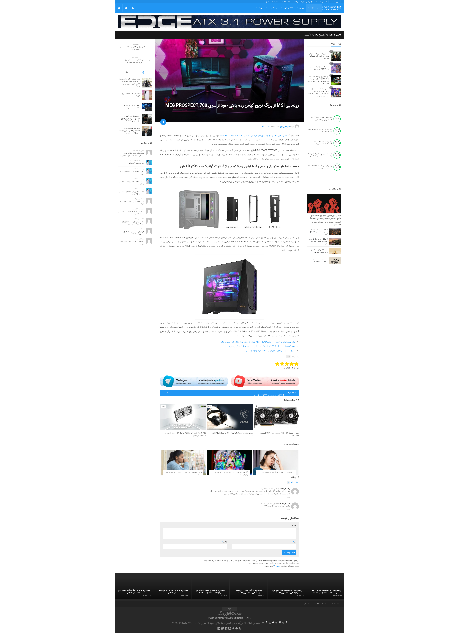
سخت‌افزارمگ (336, 604)
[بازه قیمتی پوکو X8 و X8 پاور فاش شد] (147, 95)
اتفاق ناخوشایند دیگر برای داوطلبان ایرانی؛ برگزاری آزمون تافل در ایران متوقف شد (130, 118)
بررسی (301, 7)
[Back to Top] (229, 609)
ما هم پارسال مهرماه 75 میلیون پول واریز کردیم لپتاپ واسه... (132, 222)
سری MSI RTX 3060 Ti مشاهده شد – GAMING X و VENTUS (279, 434)
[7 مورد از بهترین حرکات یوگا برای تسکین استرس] (335, 251)
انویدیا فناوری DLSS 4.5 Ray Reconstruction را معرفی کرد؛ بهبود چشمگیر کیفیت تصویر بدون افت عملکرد (318, 80)
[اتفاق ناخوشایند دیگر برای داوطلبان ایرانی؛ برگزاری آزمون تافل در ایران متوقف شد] (147, 119)
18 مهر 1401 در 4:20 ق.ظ (269, 503)
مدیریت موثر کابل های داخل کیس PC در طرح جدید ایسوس (270, 350)
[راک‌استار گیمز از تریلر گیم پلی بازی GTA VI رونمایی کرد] (336, 68)
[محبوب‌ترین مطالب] (126, 72)
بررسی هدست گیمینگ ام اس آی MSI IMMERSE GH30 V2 (232, 434)
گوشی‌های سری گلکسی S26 (303, 1)
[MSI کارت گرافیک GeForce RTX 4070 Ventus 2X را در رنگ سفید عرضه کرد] (183, 417)
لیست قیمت (272, 7)
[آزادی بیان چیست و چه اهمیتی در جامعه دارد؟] (335, 260)
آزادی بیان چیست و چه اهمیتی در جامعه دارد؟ (320, 260)
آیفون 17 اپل (286, 1)
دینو (267, 1)
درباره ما (325, 604)
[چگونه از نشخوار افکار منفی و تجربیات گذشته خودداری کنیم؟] (183, 462)
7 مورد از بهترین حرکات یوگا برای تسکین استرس (319, 251)
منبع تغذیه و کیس (314, 35)
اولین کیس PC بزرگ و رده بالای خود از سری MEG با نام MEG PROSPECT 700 (253, 135)
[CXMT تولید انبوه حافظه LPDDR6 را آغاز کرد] (147, 107)
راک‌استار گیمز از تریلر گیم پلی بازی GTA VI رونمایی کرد (319, 68)
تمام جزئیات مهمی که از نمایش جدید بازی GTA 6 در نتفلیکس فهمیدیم (319, 56)
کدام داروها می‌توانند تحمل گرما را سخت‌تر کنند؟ (278, 472)
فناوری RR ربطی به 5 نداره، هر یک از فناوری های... (132, 172)
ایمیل (224, 541)
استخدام (307, 604)
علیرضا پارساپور (285, 126)
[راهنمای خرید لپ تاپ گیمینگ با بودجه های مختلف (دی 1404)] (134, 588)
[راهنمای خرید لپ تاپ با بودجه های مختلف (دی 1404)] (172, 588)
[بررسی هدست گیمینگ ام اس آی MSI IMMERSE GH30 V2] (230, 417)
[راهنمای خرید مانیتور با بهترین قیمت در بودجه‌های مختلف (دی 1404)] (210, 588)
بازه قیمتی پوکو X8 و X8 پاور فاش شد (131, 94)
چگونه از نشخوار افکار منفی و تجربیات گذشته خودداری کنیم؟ (184, 473)
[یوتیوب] (265, 381)
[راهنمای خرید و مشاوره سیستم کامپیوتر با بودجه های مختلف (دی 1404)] (287, 588)
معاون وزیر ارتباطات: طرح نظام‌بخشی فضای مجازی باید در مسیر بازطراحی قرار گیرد (129, 130)
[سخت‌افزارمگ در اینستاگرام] (229, 628)
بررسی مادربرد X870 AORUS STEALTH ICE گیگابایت (322, 142)
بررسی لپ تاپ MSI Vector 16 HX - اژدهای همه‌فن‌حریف (320, 167)
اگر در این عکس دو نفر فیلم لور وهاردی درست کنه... (134, 233)
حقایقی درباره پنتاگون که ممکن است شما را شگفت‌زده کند (318, 232)
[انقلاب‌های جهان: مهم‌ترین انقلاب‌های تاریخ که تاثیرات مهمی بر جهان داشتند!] (324, 203)
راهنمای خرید (288, 7)
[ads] (229, 21)
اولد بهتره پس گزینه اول (136, 163)
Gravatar (277, 566)
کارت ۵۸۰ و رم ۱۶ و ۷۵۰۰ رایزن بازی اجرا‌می (132, 242)
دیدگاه (291, 482)
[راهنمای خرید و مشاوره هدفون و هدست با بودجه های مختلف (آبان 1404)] (325, 588)
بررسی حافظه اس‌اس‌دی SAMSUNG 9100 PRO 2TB (319, 130)
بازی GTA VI (334, 1)
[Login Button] (119, 8)
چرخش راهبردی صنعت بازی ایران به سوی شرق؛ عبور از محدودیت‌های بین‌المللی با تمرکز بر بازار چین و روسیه (318, 92)
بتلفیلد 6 (275, 1)
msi (288, 357)
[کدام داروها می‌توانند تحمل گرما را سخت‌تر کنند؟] (275, 462)
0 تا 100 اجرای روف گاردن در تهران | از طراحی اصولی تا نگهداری (318, 241)
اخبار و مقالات (315, 7)
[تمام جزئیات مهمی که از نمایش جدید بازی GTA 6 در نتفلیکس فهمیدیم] (336, 56)
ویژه (260, 7)
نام (294, 541)
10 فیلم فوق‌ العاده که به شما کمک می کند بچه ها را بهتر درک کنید (230, 473)
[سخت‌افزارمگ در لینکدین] (219, 628)
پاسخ (288, 497)
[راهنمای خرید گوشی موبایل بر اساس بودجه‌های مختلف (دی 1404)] (249, 588)
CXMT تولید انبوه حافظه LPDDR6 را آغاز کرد (269, 392)
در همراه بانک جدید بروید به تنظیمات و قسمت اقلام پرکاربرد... (131, 212)
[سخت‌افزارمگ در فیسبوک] (226, 628)
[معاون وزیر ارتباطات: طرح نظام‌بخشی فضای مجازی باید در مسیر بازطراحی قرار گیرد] (147, 131)
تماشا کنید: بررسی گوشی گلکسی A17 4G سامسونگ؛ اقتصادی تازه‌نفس (320, 155)
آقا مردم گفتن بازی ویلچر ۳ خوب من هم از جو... (132, 202)
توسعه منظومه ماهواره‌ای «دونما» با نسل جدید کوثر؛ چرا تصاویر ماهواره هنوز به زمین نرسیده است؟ (129, 83)
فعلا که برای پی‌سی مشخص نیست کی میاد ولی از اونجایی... (131, 192)
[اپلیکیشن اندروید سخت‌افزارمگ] (236, 628)
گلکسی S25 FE (321, 1)
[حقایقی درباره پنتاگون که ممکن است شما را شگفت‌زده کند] (335, 231)
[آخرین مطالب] (143, 72)
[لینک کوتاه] (263, 126)
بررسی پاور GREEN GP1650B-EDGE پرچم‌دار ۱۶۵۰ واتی (321, 118)
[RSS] (240, 628)
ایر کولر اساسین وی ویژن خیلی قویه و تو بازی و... (132, 182)
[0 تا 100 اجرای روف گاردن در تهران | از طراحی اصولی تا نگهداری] (335, 241)
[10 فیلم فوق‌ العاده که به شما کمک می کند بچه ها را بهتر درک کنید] (229, 462)
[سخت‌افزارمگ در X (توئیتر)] (222, 628)
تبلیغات (316, 604)
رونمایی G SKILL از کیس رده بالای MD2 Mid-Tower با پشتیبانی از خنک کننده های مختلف (257, 342)
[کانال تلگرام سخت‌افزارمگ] (233, 628)
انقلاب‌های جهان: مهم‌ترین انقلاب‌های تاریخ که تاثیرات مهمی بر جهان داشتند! (325, 217)
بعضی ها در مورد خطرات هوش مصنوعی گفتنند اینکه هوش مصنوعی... (131, 154)
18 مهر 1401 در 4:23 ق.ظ (269, 489)
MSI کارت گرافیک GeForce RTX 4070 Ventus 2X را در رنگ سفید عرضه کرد (185, 434)
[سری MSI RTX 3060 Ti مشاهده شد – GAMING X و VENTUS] (276, 417)
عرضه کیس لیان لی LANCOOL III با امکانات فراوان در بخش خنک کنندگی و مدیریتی (261, 346)
